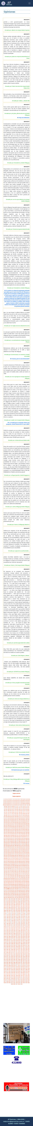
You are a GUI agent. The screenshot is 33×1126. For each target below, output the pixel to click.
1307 (28, 937)
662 (27, 862)
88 (7, 805)
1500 (16, 963)
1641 (12, 982)
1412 (16, 952)
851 (14, 883)
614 (16, 858)
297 (25, 825)
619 (25, 858)
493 (25, 845)
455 (6, 842)
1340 (28, 942)
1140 (24, 916)
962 (12, 894)
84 (29, 803)
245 (6, 820)
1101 (9, 911)
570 (12, 854)
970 (27, 894)
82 (26, 803)
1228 (24, 927)
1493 (26, 962)
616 (19, 858)
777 (6, 875)
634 (27, 859)
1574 (9, 974)
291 (14, 825)
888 (5, 887)
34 (16, 800)
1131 (28, 914)
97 (19, 805)
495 (28, 845)
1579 (21, 974)
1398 (9, 950)
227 (25, 818)
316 (8, 828)
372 (8, 833)
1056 (7, 906)
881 (17, 885)
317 (10, 828)
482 (5, 845)
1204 (19, 924)
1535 (21, 968)
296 (23, 825)
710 (12, 868)
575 (21, 854)
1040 (21, 903)
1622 (19, 979)
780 (12, 875)
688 (23, 865)
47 (6, 802)
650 (5, 862)
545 (17, 851)
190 (8, 815)
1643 (16, 982)
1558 (24, 971)
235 (14, 819)
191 (10, 815)
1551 (7, 971)
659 (21, 862)
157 (25, 810)
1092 (14, 910)
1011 (5, 900)
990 (12, 897)
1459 (24, 958)
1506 (5, 965)
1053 (26, 904)
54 (16, 802)
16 (19, 799)
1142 (28, 916)
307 (17, 826)
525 (6, 849)
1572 (5, 974)
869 (21, 884)
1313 (16, 939)
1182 (19, 922)
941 (25, 891)
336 (19, 829)
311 (25, 826)
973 (6, 896)
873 (28, 884)
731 (25, 870)
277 (14, 823)
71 (12, 803)
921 (14, 890)
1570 (26, 972)
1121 (5, 914)
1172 (21, 920)
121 (10, 807)
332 (12, 829)
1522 (16, 966)
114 (23, 806)
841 (21, 881)
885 (25, 885)
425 (28, 838)
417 (14, 838)
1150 (21, 917)
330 (8, 829)
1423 (16, 953)
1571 (28, 972)
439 (28, 839)
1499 (14, 963)
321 (17, 828)
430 (12, 839)
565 (28, 852)
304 (12, 826)
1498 (12, 963)
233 (10, 819)
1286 (5, 936)
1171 (19, 920)
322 (19, 828)
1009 (26, 898)
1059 (14, 906)
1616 (5, 979)
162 (8, 812)
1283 (24, 935)
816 (27, 878)
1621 (16, 979)
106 (8, 806)
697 (14, 867)
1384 (28, 948)
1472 (28, 959)
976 (12, 896)
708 (8, 868)
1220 (5, 927)
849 (10, 883)
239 (21, 819)
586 (16, 855)
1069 (12, 907)
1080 (12, 909)
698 (16, 867)
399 (6, 836)
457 (10, 842)
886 (27, 885)
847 (6, 883)
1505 (28, 963)
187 (28, 813)
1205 (21, 924)
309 (21, 826)
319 (14, 828)
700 (19, 867)
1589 (19, 975)
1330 (5, 942)
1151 (24, 917)
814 (23, 878)
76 (18, 803)
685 (17, 865)
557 (14, 852)
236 (16, 819)
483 (6, 845)
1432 (12, 955)
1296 (28, 936)
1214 (16, 926)
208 (16, 816)
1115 (16, 913)
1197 (28, 923)
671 (17, 864)
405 (17, 836)
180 (16, 813)
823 (14, 880)
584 (12, 855)
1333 (12, 942)
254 (23, 820)
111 (17, 806)
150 (12, 810)
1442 (9, 956)
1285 (28, 935)
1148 (16, 917)
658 (19, 862)
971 (28, 894)
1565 (14, 972)
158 (27, 810)
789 (28, 875)
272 (5, 823)
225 (21, 818)
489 (17, 845)
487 (14, 845)
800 (23, 877)
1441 (7, 956)
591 (25, 855)
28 (8, 800)
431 (14, 839)
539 (6, 851)
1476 (12, 961)
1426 (24, 953)
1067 (7, 907)
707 (6, 868)
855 (21, 883)
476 (19, 844)
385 (6, 835)
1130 (26, 914)
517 (17, 848)
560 (19, 852)
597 (10, 857)
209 (17, 816)
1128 (21, 914)
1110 (5, 913)
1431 (9, 955)
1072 (19, 907)
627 (14, 859)
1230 (28, 927)
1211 (9, 926)
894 (16, 887)
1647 (26, 982)
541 (10, 851)
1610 (16, 978)
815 (25, 878)
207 (14, 816)
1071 (16, 907)
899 (25, 887)
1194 (21, 923)
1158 (14, 919)
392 (19, 835)
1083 (19, 909)
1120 (28, 913)
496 (5, 846)
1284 (26, 935)
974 (8, 896)
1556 (19, 971)
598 (12, 857)
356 (5, 832)
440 (5, 841)
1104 (16, 911)
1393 (24, 949)
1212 (12, 926)
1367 (14, 946)
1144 (7, 917)
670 (16, 864)
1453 (9, 958)
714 (19, 868)
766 (12, 874)
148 (8, 810)
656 (16, 862)
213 (25, 816)
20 (24, 799)
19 (22, 799)
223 (17, 818)
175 (6, 813)
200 (27, 815)
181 (17, 813)
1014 (12, 900)
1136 (14, 916)
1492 (24, 962)
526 (8, 849)
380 (23, 833)
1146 (12, 917)
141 (21, 809)
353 (25, 831)
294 (19, 825)
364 (19, 832)
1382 (24, 948)
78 (21, 803)
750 (8, 872)
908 (16, 888)
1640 (9, 982)
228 (27, 818)
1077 (5, 909)
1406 (28, 950)
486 (12, 845)
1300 (12, 937)
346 (12, 831)
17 (20, 799)
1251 (26, 930)
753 (14, 872)
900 (27, 887)
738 (12, 871)
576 (23, 854)
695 (10, 867)
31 (12, 800)
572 (16, 854)
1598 (14, 977)
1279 (14, 935)
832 (5, 881)
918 (8, 890)
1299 (9, 937)
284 (27, 823)
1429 (5, 955)
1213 (14, 926)
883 (21, 885)
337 (21, 829)
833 (6, 881)
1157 (12, 919)
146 (5, 810)
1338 (24, 942)
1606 (7, 978)
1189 (9, 923)
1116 (19, 913)
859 (28, 883)
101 (26, 805)
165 (14, 812)
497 (6, 846)
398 (5, 836)
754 (16, 872)
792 (8, 877)
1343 (9, 943)
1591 (24, 975)
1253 (5, 932)
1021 (28, 900)
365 (21, 832)
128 (23, 807)
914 (27, 888)
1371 (24, 946)
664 (5, 864)
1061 (19, 906)
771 (21, 874)
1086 (26, 909)
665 (6, 864)
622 (5, 859)
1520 (12, 966)
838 (16, 881)
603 (21, 857)
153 (17, 810)
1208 (28, 924)
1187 (5, 923)
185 (25, 813)
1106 (21, 911)
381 (25, 833)
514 (12, 848)
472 (12, 844)
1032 (28, 901)
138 (16, 809)
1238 (21, 929)
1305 (24, 937)
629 (17, 859)
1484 (5, 962)
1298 (7, 937)
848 (8, 883)
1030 (24, 901)
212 (23, 816)
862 (8, 884)
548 (23, 851)
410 (27, 836)
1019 (24, 900)
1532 (14, 968)
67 (6, 803)
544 (16, 851)
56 (18, 802)
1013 (9, 900)
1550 (5, 971)
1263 (28, 932)
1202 (14, 924)
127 (21, 807)
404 (16, 836)
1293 (21, 936)
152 (16, 810)
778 (8, 875)
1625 (26, 979)
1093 (16, 910)
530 (16, 849)
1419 (7, 953)
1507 (7, 965)
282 (23, 823)
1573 (7, 974)
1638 (5, 982)
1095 (21, 910)
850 (12, 883)
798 (19, 877)
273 (6, 823)
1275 (5, 935)
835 (10, 881)
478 (23, 844)
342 (5, 831)
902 (5, 888)
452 (27, 841)
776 (5, 875)
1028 (19, 901)
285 (28, 823)
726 (16, 870)
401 (10, 836)
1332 (9, 942)
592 (27, 855)
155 (21, 810)
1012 (7, 900)
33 (14, 800)
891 (10, 887)
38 (21, 800)
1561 (5, 972)
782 (16, 875)
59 (22, 802)
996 (23, 897)
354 (27, 831)
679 (6, 865)
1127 (19, 914)
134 (8, 809)
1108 (26, 911)
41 (25, 800)
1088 (5, 910)
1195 (24, 923)
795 (14, 877)
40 (24, 800)
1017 (19, 900)
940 (23, 891)
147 (6, 810)
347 (14, 831)
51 (12, 802)
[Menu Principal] (29, 3)
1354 (9, 945)
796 (16, 877)
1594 (5, 977)
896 (19, 887)
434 (19, 839)
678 (5, 865)
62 (26, 802)
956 (27, 893)
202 (5, 816)
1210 (7, 926)
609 (6, 858)
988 (8, 897)
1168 (12, 920)
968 (23, 894)
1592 (26, 975)
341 (28, 829)
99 (22, 805)
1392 (21, 949)
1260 (21, 932)
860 (5, 884)
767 (14, 874)
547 (21, 851)
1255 (9, 932)
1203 (16, 924)
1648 (28, 982)
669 (14, 864)
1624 (24, 979)
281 (21, 823)
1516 (28, 965)
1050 (19, 904)
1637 (28, 981)
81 (25, 803)
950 (16, 893)
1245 (12, 930)
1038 (16, 903)
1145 (9, 917)
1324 (16, 940)
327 (28, 828)
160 (5, 812)
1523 (19, 966)
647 (25, 861)
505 (21, 846)
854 (19, 883)
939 (21, 891)
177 (10, 813)
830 (27, 880)
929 (28, 890)
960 (8, 894)
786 (23, 875)
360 (12, 832)
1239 (24, 929)
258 (5, 822)
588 (19, 855)
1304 (21, 937)
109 (14, 806)
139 (17, 809)
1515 (26, 965)
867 (17, 884)
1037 (14, 903)
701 (21, 867)
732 (27, 870)
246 (8, 820)
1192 (16, 923)
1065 (28, 906)
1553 (12, 971)
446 (16, 841)
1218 (26, 926)
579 (28, 854)
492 (23, 845)
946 (8, 893)
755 (17, 872)
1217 (24, 926)
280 (19, 823)
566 (5, 854)
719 (28, 868)
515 (14, 848)
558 (16, 852)
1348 (21, 943)
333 (14, 829)
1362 (28, 945)
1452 (7, 958)
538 (5, 851)
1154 (5, 919)
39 (22, 800)
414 (8, 838)
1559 (26, 971)
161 (6, 812)
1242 (5, 930)
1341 (5, 943)
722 (8, 870)
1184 (24, 922)
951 (17, 893)
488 (16, 845)
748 (5, 872)
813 (21, 878)
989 (10, 897)
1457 (19, 958)
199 (25, 815)
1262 (26, 932)
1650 (14, 984)
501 (14, 846)
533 (21, 849)
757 (21, 872)
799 (21, 877)
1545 (19, 969)
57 (20, 802)
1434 (16, 955)
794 (12, 877)
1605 (5, 978)
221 (14, 818)
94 (15, 805)
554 (8, 852)
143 (25, 809)
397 (28, 835)
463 (21, 842)
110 (16, 806)
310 (23, 826)
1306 (26, 937)
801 (25, 877)
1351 (28, 943)
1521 (14, 966)
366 (23, 832)
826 (19, 880)
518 (19, 848)
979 (17, 896)
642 (16, 861)
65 (4, 803)
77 (20, 803)
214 (27, 816)
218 (8, 818)
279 (17, 823)
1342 (7, 943)
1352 (5, 945)
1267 (12, 933)
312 (27, 826)
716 (23, 868)
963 (14, 894)
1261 (24, 932)
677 (28, 864)
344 (8, 831)
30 (10, 800)
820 (8, 880)
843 (25, 881)
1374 (5, 948)
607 (28, 857)
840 (19, 881)
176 (8, 813)
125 (17, 807)
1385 (5, 949)
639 (10, 861)
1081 (14, 909)
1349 (24, 943)
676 (27, 864)
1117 (21, 913)
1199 (7, 924)
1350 (26, 943)
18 (21, 799)
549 (25, 851)
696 (12, 867)
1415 (24, 952)
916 (5, 890)
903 (6, 888)
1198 (5, 924)
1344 (12, 943)
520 (23, 848)
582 (8, 855)
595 (6, 857)
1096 (24, 910)
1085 (24, 909)
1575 (12, 974)
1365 (9, 946)
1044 (5, 904)
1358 (19, 945)
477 (21, 844)
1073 (21, 907)
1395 (28, 949)
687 (21, 865)
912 (23, 888)
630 (19, 859)
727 (17, 870)
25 (4, 800)
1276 (7, 935)
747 (28, 871)
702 (23, 867)
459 (14, 842)
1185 (26, 922)
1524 (21, 966)
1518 (7, 966)
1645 (21, 982)
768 (16, 874)
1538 (28, 968)
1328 (26, 940)
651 (6, 862)
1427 (26, 953)
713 (17, 868)
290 (12, 825)
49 (9, 802)
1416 (26, 952)
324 (23, 828)
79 (22, 803)
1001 (7, 898)
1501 (19, 963)
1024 (9, 901)
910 (19, 888)
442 (8, 841)
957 (28, 893)
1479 (19, 961)
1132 (5, 916)
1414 (21, 952)
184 (23, 813)
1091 (12, 910)
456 (8, 842)
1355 (12, 945)
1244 (9, 930)
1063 (24, 906)
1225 (16, 927)
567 (6, 854)
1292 (19, 936)
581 (6, 855)
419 (17, 838)
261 (10, 822)
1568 (21, 972)
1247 (16, 930)
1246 (14, 930)
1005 (16, 898)
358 (8, 832)
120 (8, 807)
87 (6, 805)
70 (10, 803)
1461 (28, 958)
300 (5, 826)
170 (23, 812)
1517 (5, 966)
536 (27, 849)
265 (17, 822)
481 (28, 844)
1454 (12, 958)
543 (14, 851)
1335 (16, 942)
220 (12, 818)
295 (21, 825)
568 (8, 854)
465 (25, 842)
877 (10, 885)
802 (27, 877)
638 (8, 861)
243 (28, 819)
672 (19, 864)
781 (14, 875)
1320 (7, 940)
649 (28, 861)
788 (27, 875)
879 (14, 885)
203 (6, 816)
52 (13, 802)
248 (12, 820)
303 (10, 826)
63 (28, 802)
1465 (12, 959)
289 (10, 825)
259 (6, 822)
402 (12, 836)
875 (6, 885)
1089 (7, 910)
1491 (21, 962)
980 (19, 896)
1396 (5, 950)
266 (19, 822)
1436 (21, 955)
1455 (14, 958)
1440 (5, 956)
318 (12, 828)
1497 (9, 963)
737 (10, 871)
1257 (14, 932)
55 (17, 802)
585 (14, 855)
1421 (12, 953)
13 (15, 799)
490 (19, 845)
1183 (21, 922)
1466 (14, 959)
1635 (24, 981)
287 (6, 825)
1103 (14, 911)
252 (19, 820)
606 (27, 857)
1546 (21, 969)
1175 (28, 920)
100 (24, 805)
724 (12, 870)
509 (28, 846)
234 (12, 819)
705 (28, 867)
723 (10, 870)
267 (21, 822)
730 (23, 870)
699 (17, 867)
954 (23, 893)
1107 (24, 911)
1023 (7, 901)
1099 (5, 911)
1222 (9, 927)
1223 (12, 927)
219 (10, 818)
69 (9, 803)
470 (8, 844)
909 (17, 888)
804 (5, 878)
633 (25, 859)
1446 (19, 956)
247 (10, 820)
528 (12, 849)
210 (19, 816)
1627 (5, 981)
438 (27, 839)
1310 (9, 939)
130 (27, 807)
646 (23, 861)
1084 (21, 909)
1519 (9, 966)
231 (6, 819)
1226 (19, 927)
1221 (7, 927)
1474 (7, 961)
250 (16, 820)
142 (23, 809)
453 (28, 841)
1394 (26, 949)
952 (19, 893)
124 (16, 807)
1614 (26, 978)
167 (17, 812)
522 (27, 848)
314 (5, 828)
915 (28, 888)
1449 (26, 956)
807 (10, 878)
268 (23, 822)
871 (25, 884)
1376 (9, 948)
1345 (14, 943)
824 (16, 880)
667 (10, 864)
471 (10, 844)
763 (6, 874)
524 (5, 849)
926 (23, 890)
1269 (16, 933)
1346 (16, 943)
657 (17, 862)
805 (6, 878)
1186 (28, 922)
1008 (24, 898)
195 (17, 815)
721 (6, 870)
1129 (24, 914)
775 (28, 874)
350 (19, 831)
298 (27, 825)
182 (19, 813)
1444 (14, 956)
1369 (19, 946)
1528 (5, 968)
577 (25, 854)
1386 (7, 949)
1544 (16, 969)
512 (8, 848)
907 (14, 888)
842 (23, 881)
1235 (14, 929)
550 (27, 851)
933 (10, 891)
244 (5, 820)
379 (21, 833)
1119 (26, 913)
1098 (28, 910)
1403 (21, 950)
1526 (26, 966)
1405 (26, 950)
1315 (21, 939)
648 (27, 861)
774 (27, 874)
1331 (7, 942)
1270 (19, 933)
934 (12, 891)
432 (16, 839)
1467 (16, 959)
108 (12, 806)
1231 (5, 929)
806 (8, 878)
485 (10, 845)
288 (8, 825)
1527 (28, 966)
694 (8, 867)
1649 (12, 984)
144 (27, 809)
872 (27, 884)
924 (19, 890)
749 (6, 872)
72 (13, 803)
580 (5, 855)
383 (28, 833)
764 (8, 874)
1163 (26, 919)
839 (17, 881)
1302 (16, 937)
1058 (12, 906)
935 (14, 891)
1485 (7, 962)
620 (27, 858)
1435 (19, 955)
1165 (5, 920)
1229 (26, 927)
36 (18, 800)
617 (21, 858)
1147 (14, 917)
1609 (14, 978)
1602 (24, 977)
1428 (28, 953)
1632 (16, 981)
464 (23, 842)
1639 (7, 982)
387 (10, 835)
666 (8, 864)
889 (6, 887)
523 (28, 848)
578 (27, 854)
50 (10, 802)
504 (19, 846)
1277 (9, 935)
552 (5, 852)
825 (17, 880)
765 (10, 874)
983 (25, 896)
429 (10, 839)
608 (5, 858)
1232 (7, 929)
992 (16, 897)
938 (19, 891)
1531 (12, 968)
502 (16, 846)
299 (28, 825)
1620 (14, 979)
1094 (19, 910)
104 (5, 806)
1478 (16, 961)
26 (5, 800)
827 (21, 880)
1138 (19, 916)
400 (8, 836)
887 (28, 885)
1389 (14, 949)
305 (14, 826)
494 (27, 845)
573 (17, 854)
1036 (12, 903)
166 (16, 812)
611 (10, 858)
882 (19, 885)
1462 (5, 959)
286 (5, 825)
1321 (9, 940)
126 (19, 807)
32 (13, 800)
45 (4, 802)
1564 (12, 972)
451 (25, 841)
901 (28, 887)
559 (17, 852)
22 (26, 799)
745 (25, 871)
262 (12, 822)
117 (28, 806)
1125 (14, 914)
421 (21, 838)
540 (8, 851)
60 (24, 802)
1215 (19, 926)
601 (17, 857)
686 (19, 865)
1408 (7, 952)
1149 (19, 917)
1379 (16, 948)
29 (9, 800)
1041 (24, 903)
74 (16, 803)
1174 (26, 920)
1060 (16, 906)
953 (21, 893)
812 (19, 878)
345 (10, 831)
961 (10, 894)
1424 (19, 953)
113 (21, 806)
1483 (28, 961)
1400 (14, 950)
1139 (21, 916)
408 (23, 836)
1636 (26, 981)
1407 (5, 952)
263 (14, 822)
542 (12, 851)
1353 (7, 945)
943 (28, 891)
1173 (24, 920)
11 (12, 799)
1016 (16, 900)
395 (25, 835)
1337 (21, 942)
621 (28, 858)
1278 (12, 935)
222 (16, 818)
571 (14, 854)
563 (25, 852)
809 (14, 878)
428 (8, 839)
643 (17, 861)
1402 (19, 950)
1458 (21, 958)
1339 (26, 942)
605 (25, 857)
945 (6, 893)
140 (19, 809)
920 (12, 890)
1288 (9, 936)
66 (5, 803)
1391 (19, 949)
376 (16, 833)
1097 (26, 910)
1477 (14, 961)
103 (29, 805)
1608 (12, 978)
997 (25, 897)
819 (6, 880)
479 (25, 844)
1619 (12, 979)
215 (28, 816)
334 (16, 829)
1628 (7, 981)
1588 (16, 975)
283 (25, 823)
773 (25, 874)
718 (27, 868)
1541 (9, 969)
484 (8, 845)
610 (8, 858)
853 (17, 883)
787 (25, 875)
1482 (26, 961)
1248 (19, 930)
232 (8, 819)
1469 (21, 959)
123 (14, 807)
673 (21, 864)
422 (23, 838)
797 (17, 877)
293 (17, 825)
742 (19, 871)
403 (14, 836)
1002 (9, 898)
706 (5, 868)
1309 (7, 939)
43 (28, 800)
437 (25, 839)
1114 (14, 913)
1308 (5, 939)
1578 (19, 974)
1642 (14, 982)
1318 (28, 939)
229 (28, 818)
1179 (12, 922)
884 (23, 885)
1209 (5, 926)
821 (10, 880)
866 (16, 884)
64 (29, 802)
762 (5, 874)
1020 (26, 900)
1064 (26, 906)
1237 (19, 929)
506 (23, 846)
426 (5, 839)
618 (23, 858)
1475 (9, 961)
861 (6, 884)
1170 (16, 920)
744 (23, 871)
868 (19, 884)
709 (10, 868)
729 (21, 870)
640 (12, 861)
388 (12, 835)
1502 (21, 963)
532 (19, 849)
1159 (16, 919)
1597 (12, 977)
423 (25, 838)
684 (16, 865)
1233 (9, 929)
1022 (5, 901)
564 (27, 852)
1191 (14, 923)
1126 (16, 914)
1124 (12, 914)
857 (25, 883)
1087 (28, 909)
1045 (7, 904)
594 (5, 857)
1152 (26, 917)
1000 (5, 898)
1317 (26, 939)
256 (27, 820)
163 (10, 812)
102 (27, 805)
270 (27, 822)
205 (10, 816)
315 (6, 828)
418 (16, 838)
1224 (14, 927)
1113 (12, 913)
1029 (21, 901)
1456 (16, 958)
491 (21, 845)
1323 (14, 940)
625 (10, 859)
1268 (14, 933)
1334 (14, 942)
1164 (28, 919)
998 (27, 897)
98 (21, 805)
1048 (14, 904)
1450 (28, 956)
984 (27, 896)
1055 (5, 906)
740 (16, 871)
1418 (5, 953)
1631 (14, 981)
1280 (16, 935)
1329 (28, 940)
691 (28, 865)
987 (6, 897)
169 (21, 812)
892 (12, 887)
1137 (16, 916)
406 (19, 836)
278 (16, 823)
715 (21, 868)
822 (12, 880)
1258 (16, 932)
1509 (12, 965)
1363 (5, 946)
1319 (5, 940)
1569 (24, 972)
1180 (14, 922)
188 (5, 815)
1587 (14, 975)
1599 (16, 977)
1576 (14, 974)
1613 (24, 978)
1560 (28, 971)
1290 (14, 936)
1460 (26, 958)
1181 (16, 922)
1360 (24, 945)
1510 (14, 965)
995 (21, 897)
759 (25, 872)
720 (5, 870)
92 (13, 805)
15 (17, 799)
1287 (7, 936)
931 (6, 891)
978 (16, 896)
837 (14, 881)
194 (16, 815)
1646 (24, 982)
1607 (9, 978)
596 (8, 857)
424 (27, 838)
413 (6, 838)
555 (10, 852)
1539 (5, 969)
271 (28, 822)
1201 (12, 924)
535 (25, 849)
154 (19, 810)
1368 (16, 946)
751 (10, 872)
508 (27, 846)
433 (17, 839)
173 (28, 812)
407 (21, 836)
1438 (26, 955)
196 (19, 815)
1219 (28, 926)
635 (28, 859)
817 (28, 878)
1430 (7, 955)
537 (28, 849)
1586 (12, 975)
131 (28, 807)
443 (10, 841)
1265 (7, 933)
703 (25, 867)
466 (27, 842)
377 (17, 833)
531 (17, 849)
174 (5, 813)
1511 (16, 965)
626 (12, 859)
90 (10, 805)
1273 (26, 933)
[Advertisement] (17, 1103)
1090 (9, 910)
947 (10, 893)
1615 (28, 978)
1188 (7, 923)
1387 (9, 949)
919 (10, 890)
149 (10, 810)
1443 (12, 956)
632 (23, 859)
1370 (21, 946)
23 (28, 799)
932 (8, 891)
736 (8, 871)
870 (23, 884)
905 (10, 888)
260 (8, 822)
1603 (26, 977)
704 (27, 867)
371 (6, 833)
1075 (26, 907)
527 (10, 849)
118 (5, 807)
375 (14, 833)
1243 (7, 930)
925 (21, 890)
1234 (12, 929)
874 (5, 885)
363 (17, 832)
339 (25, 829)
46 (5, 802)
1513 (21, 965)
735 (6, 871)
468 (5, 844)
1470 (24, 959)
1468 (19, 959)
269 (25, 822)
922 (16, 890)
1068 (9, 907)
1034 (7, 903)
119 (6, 807)
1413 (19, 952)
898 (23, 887)
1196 (26, 923)
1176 (5, 922)
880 (16, 885)
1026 (14, 901)
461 (17, 842)
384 (5, 835)
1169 (14, 920)
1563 (9, 972)
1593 (28, 975)
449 (21, 841)
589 (21, 855)
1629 (9, 981)
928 (27, 890)
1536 (24, 968)
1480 (21, 961)
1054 (28, 904)
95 (17, 805)
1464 (9, 959)
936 (16, 891)
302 (8, 826)
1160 (19, 919)
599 (14, 857)
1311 (12, 939)
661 (25, 862)
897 (21, 887)
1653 (21, 984)
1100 (7, 911)
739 (14, 871)
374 (12, 833)
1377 (12, 948)
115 (25, 806)
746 (27, 871)
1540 (7, 969)
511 (6, 848)
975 (10, 896)
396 (27, 835)
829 (25, 880)
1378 (14, 948)
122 (12, 807)
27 (6, 800)
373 (10, 833)
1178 (9, 922)
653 (10, 862)
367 (25, 832)
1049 (16, 904)
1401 (16, 950)
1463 (7, 959)
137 (14, 809)
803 (28, 877)
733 (28, 870)
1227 (21, 927)
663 (28, 862)
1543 (14, 969)
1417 (28, 952)
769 (17, 874)
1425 (21, 953)
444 (12, 841)
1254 (7, 932)
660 (23, 862)
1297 (5, 937)
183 (21, 813)
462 (19, 842)
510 (5, 848)
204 (8, 816)
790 (5, 877)
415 (10, 838)
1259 (19, 932)
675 (25, 864)
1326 (21, 940)
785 (21, 875)
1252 (28, 930)
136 (12, 809)
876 (8, 885)
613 (14, 858)
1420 (9, 953)
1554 (14, 971)
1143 (5, 917)
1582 (28, 974)
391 (17, 835)
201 (28, 815)
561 (21, 852)
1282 (21, 935)
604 (23, 857)
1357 (16, 945)
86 (5, 805)
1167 (9, 920)
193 (14, 815)
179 (14, 813)
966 (19, 894)
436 (23, 839)
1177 (7, 922)
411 (28, 836)
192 (12, 815)
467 (28, 842)
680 (8, 865)
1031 (26, 901)
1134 (9, 916)
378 (19, 833)
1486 (9, 962)
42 (26, 800)
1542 (12, 969)
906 (12, 888)
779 (10, 875)
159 (28, 810)
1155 (7, 919)
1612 (21, 978)
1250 (24, 930)
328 (5, 829)
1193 (19, 923)
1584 (7, 975)
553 (6, 852)
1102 (12, 911)
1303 (19, 937)
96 (18, 805)
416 (12, 838)
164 (12, 812)
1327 (24, 940)
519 (21, 848)
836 (12, 881)
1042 (26, 903)
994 (19, 897)
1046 (9, 904)
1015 (14, 900)
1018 (21, 900)
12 (13, 799)
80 (24, 803)
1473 (5, 961)
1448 (24, 956)
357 (6, 832)
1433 (14, 955)
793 (10, 877)
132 (5, 809)
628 (16, 859)
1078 (7, 909)
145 (28, 809)
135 (10, 809)
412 (5, 838)
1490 (19, 962)
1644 (19, 982)
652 (8, 862)
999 (28, 897)
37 (20, 800)
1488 (14, 962)
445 (14, 841)
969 (25, 894)
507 (25, 846)
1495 (5, 963)
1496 (7, 963)
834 (8, 881)
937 (17, 891)
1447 (21, 956)
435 (21, 839)
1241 (28, 929)
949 (14, 893)
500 (12, 846)
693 (6, 867)
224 (19, 818)
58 (21, 802)
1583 (5, 975)
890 (8, 887)
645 (21, 861)
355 (28, 831)
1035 (9, 903)
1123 (9, 914)
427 (6, 839)
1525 (24, 966)
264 (16, 822)
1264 (5, 933)
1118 (24, 913)
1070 (14, 907)
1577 (16, 974)
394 (23, 835)
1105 (19, 911)
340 (27, 829)
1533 (16, 968)
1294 (24, 936)
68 (8, 803)
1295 (26, 936)
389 (14, 835)
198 (23, 815)
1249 (21, 930)
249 (14, 820)
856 (23, 883)
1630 (12, 981)
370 (5, 833)
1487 (12, 962)
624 (8, 859)
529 (14, 849)
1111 (7, 913)
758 (23, 872)
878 (12, 885)
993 (17, 897)
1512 (19, 965)
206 (12, 816)
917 (6, 890)
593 (28, 855)
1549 (28, 969)
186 (27, 813)
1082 (16, 909)
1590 (21, 975)
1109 (28, 911)
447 (17, 841)
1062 (21, 906)
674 (23, 864)
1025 (12, 901)
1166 (7, 920)
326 (27, 828)
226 (23, 818)
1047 (12, 904)
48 (8, 802)
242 (27, 819)
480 (27, 844)
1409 (9, 952)
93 (14, 805)
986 (5, 897)
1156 (9, 919)
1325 (19, 940)
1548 (26, 969)
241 (25, 819)
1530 (9, 968)
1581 (26, 974)
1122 (7, 914)
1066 (5, 907)
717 (25, 868)
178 (12, 813)
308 (19, 826)
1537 (26, 968)
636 (5, 861)
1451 (5, 958)
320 (16, 828)
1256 (12, 932)
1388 (12, 949)
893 (14, 887)
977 (14, 896)
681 (10, 865)
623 (6, 859)
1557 (21, 971)
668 (12, 864)
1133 (7, 916)
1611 (19, 978)
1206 (24, 924)
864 (12, 884)
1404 (24, 950)
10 (11, 799)
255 (25, 820)
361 (14, 832)
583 (10, 855)
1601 (21, 977)
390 (16, 835)
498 (8, 846)
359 (10, 832)
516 (16, 848)
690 (27, 865)
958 (5, 894)
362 (16, 832)
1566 (16, 972)
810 (16, 878)
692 (5, 867)
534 (23, 849)
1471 (26, 959)
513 (10, 848)
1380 (19, 948)
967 (21, 894)
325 (25, 828)
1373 (28, 946)
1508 (9, 965)
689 (25, 865)
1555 (16, 971)
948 (12, 893)
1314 (19, 939)
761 (28, 872)
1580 (24, 974)
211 (21, 816)
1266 (9, 933)
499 (10, 846)
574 (19, 854)
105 (6, 806)
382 (27, 833)
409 (25, 836)
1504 (26, 963)
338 (23, 829)
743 (21, 871)
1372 (26, 946)
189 (6, 815)
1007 (21, 898)
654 (12, 862)
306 (16, 826)
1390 (16, 949)
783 (17, 875)
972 (5, 896)
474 (16, 844)
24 (29, 799)
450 (23, 841)
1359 (21, 945)
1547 (24, 969)
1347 (19, 943)
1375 (7, 948)
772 (23, 874)
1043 (28, 903)
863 (10, 884)
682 (12, 865)
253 (21, 820)
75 (17, 803)
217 (6, 818)
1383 (26, 948)
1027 (16, 901)
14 (16, 799)
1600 (19, 977)
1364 (7, 946)
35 (17, 800)
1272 (24, 933)
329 (6, 829)
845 (28, 881)
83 (28, 803)
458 (12, 842)
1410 (12, 952)
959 (6, 894)
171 (25, 812)
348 (16, 831)
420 (19, 838)
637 (6, 861)
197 (21, 815)
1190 (12, 923)
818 (5, 880)
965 (17, 894)
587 (17, 855)
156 (23, 810)
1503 (24, 963)
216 (5, 818)
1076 (28, 907)
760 (27, 872)
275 (10, 823)
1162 (24, 919)
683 (14, 865)
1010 (28, 898)
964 (16, 894)
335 (17, 829)
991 (14, 897)
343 (6, 831)
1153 (28, 917)
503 (17, 846)
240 (23, 819)
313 (28, 826)
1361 (26, 945)
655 (14, 862)
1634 (21, 981)
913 (25, 888)
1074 (24, 907)
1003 (12, 898)
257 (28, 820)
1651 (16, 984)
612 (12, 858)
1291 (16, 936)
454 (5, 842)
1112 (9, 913)
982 (23, 896)
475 (17, 844)
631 (21, 859)
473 (14, 844)
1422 (14, 953)
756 (19, 872)
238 (19, 819)
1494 (28, 962)
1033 (5, 903)
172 (27, 812)
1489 (16, 962)
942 (27, 891)
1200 (9, 924)
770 (19, 874)
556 (12, 852)
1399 (12, 950)
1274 (28, 933)
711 (14, 868)
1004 (14, 898)
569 (10, 854)
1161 (21, 919)
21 (25, 799)
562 (23, 852)
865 (14, 884)
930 (5, 891)
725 (14, 870)
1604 (28, 977)
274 (8, 823)
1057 (9, 906)
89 (9, 805)
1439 (28, 955)
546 (19, 851)
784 (19, 875)
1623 (21, 979)
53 (14, 802)
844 (27, 881)
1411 (14, 952)
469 (6, 844)
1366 (12, 946)
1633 (19, 981)
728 (19, 870)
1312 (14, 939)
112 (19, 806)
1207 (26, 924)
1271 (21, 933)
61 (25, 802)
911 (21, 888)
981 (21, 896)
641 (14, 861)
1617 (7, 979)
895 (17, 887)
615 (17, 858)
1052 (24, 904)
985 (28, 896)
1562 (7, 972)
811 (17, 878)
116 (27, 806)
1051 (21, 904)
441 (6, 841)
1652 (19, 984)
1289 (12, 936)
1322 (12, 940)
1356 (14, 945)
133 (6, 809)
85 (3, 805)
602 (19, 857)
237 (17, 819)
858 (27, 883)
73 (14, 803)
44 (29, 800)
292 (16, 825)
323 (21, 828)
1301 (14, 937)
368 (27, 832)
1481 (24, 961)
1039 (19, 903)
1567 (19, 972)
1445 (16, 956)
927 (25, 890)
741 (17, 871)
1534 (19, 968)
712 (16, 868)
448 (19, 841)
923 (17, 890)
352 (23, 831)
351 (21, 831)
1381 (21, 948)
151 (14, 810)
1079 (9, 909)
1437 (24, 955)
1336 (19, 942)
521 (25, 848)
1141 (26, 916)
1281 (19, 935)
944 (5, 893)
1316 (24, 939)
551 (28, 851)
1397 (7, 950)
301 (6, 826)
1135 (12, 916)
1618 (9, 979)
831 (28, 880)
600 (16, 857)
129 (25, 807)
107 (10, 806)
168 (19, 812)
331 (10, 829)
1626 (28, 979)
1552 (9, 971)
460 (16, 842)
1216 (21, 926)
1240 (26, 929)
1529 (7, 968)
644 (19, 861)
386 (8, 835)
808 (12, 878)
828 (23, 880)
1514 (24, 965)
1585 (9, 975)
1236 (16, 929)
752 (12, 872)
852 (16, 883)
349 (17, 831)
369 (28, 832)
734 (5, 871)
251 (17, 820)
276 (12, 823)
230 (5, 819)
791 (6, 877)
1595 (7, 977)
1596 (9, 977)
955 (25, 893)
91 (11, 805)
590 (23, 855)
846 (5, 883)
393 (21, 835)
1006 (19, 898)
